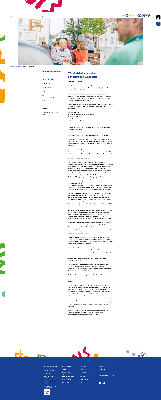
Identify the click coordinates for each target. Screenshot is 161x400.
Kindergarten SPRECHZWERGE (87, 368)
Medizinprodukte (103, 371)
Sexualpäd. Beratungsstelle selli (69, 381)
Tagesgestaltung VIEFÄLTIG (68, 374)
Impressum (101, 366)
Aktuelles (12, 17)
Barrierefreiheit (102, 369)
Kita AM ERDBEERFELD (85, 371)
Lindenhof (64, 369)
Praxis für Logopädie (66, 379)
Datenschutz (101, 368)
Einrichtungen (20, 17)
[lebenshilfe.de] (50, 377)
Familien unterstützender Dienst (87, 374)
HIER (43, 71)
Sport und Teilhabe (66, 382)
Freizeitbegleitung (66, 378)
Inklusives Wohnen (66, 372)
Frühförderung (83, 366)
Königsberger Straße (66, 366)
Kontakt (44, 17)
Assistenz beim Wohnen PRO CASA (69, 371)
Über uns (38, 17)
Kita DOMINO (83, 369)
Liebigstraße (64, 368)
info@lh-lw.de (47, 373)
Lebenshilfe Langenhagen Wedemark (17, 66)
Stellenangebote (30, 17)
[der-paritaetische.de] (50, 386)
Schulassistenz (83, 372)
